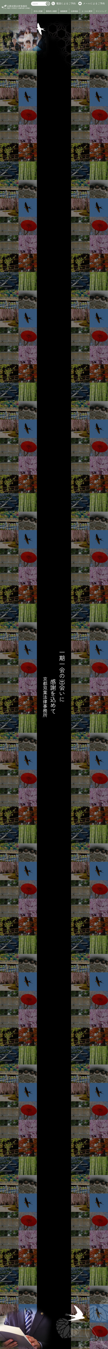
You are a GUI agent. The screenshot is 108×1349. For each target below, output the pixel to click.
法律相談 (74, 11)
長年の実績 (38, 11)
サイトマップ (101, 11)
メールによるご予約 (94, 3)
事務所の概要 (51, 11)
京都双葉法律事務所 (15, 7)
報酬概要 (63, 11)
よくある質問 (87, 11)
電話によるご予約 (66, 3)
